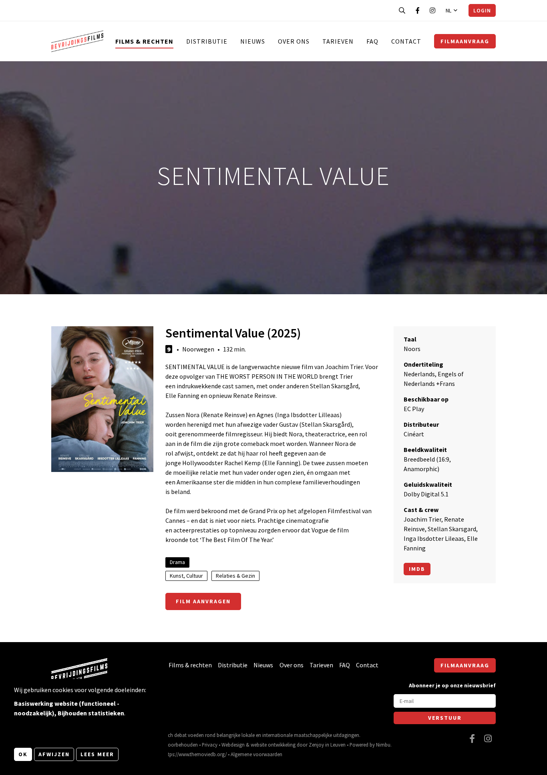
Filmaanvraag (464, 41)
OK (23, 754)
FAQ (372, 41)
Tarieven (338, 41)
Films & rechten (144, 41)
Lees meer (97, 754)
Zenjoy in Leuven (327, 744)
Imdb (417, 568)
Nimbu (383, 744)
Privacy (209, 744)
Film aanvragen (203, 601)
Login (482, 10)
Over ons (294, 41)
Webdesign (233, 744)
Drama (177, 562)
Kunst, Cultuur (186, 575)
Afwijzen (54, 754)
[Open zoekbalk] (402, 10)
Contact (406, 41)
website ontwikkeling (273, 744)
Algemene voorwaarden (256, 754)
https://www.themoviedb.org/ (195, 754)
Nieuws (252, 41)
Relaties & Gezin (235, 575)
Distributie (206, 41)
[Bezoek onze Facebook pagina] (418, 10)
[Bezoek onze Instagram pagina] (432, 10)
